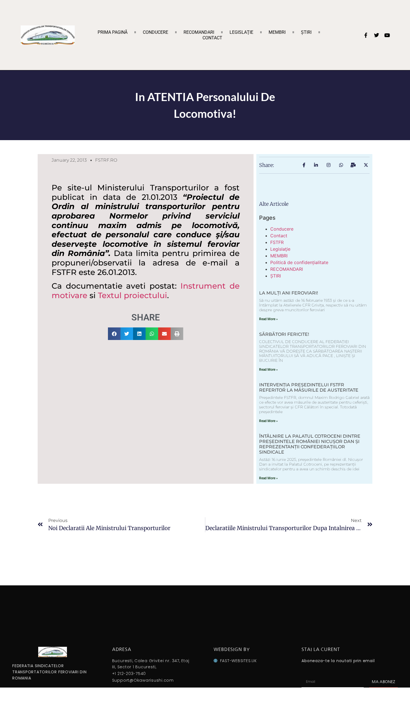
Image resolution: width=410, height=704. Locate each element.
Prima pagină (112, 32)
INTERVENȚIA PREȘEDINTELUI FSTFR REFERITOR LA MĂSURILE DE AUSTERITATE (308, 387)
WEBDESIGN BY (232, 649)
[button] (114, 333)
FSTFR (277, 242)
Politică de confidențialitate (299, 262)
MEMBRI (277, 32)
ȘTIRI (306, 32)
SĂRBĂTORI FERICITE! (284, 334)
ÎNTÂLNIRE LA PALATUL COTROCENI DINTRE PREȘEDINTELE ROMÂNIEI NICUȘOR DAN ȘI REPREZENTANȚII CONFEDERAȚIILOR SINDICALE (309, 444)
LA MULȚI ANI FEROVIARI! (288, 293)
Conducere (155, 32)
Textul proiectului (132, 295)
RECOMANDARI (199, 32)
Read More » (268, 319)
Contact (212, 37)
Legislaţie (241, 32)
